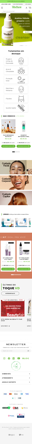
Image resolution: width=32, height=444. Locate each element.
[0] (30, 8)
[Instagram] (4, 358)
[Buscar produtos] (30, 11)
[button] (12, 44)
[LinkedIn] (13, 358)
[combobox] (16, 11)
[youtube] (19, 358)
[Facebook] (9, 358)
